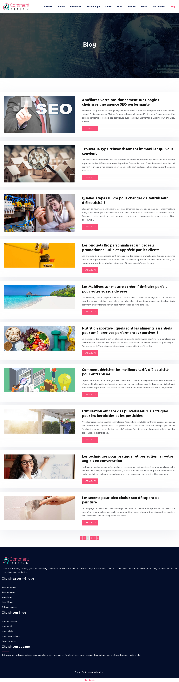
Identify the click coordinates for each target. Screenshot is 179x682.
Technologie (93, 7)
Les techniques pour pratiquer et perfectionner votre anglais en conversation (127, 459)
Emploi (61, 7)
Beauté (132, 7)
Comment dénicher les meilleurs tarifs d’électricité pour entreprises (125, 372)
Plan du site (89, 680)
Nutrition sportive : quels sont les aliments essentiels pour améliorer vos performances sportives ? (127, 331)
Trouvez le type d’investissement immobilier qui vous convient (127, 151)
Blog (173, 7)
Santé (108, 7)
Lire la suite (90, 128)
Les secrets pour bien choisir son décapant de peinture (121, 500)
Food (119, 7)
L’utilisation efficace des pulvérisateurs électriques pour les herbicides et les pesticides (125, 413)
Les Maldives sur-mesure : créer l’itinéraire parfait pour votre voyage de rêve (124, 289)
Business (47, 7)
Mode (144, 7)
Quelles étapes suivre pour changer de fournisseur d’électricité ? (125, 200)
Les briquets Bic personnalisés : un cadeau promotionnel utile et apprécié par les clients (120, 248)
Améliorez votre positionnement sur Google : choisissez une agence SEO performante (120, 102)
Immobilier (75, 7)
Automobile (159, 7)
